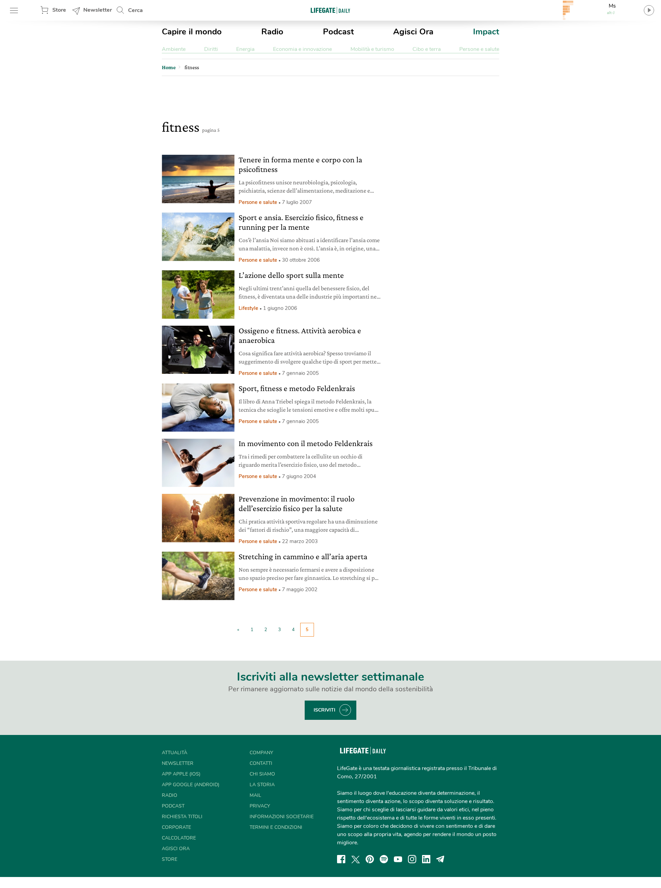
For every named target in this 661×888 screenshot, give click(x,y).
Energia (245, 49)
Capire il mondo (192, 31)
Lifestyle (248, 308)
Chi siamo (262, 774)
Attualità (174, 752)
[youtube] (398, 859)
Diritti (211, 49)
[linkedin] (426, 859)
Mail (255, 795)
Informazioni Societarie (282, 816)
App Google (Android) (190, 784)
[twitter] (356, 859)
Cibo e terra (426, 49)
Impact (486, 31)
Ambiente (174, 49)
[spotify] (384, 859)
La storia (262, 784)
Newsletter (97, 10)
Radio (272, 31)
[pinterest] (370, 859)
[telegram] (440, 859)
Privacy (260, 806)
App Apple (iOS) (181, 774)
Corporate (176, 827)
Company (261, 752)
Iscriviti (324, 710)
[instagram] (412, 859)
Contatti (261, 763)
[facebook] (341, 859)
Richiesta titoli (182, 816)
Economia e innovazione (302, 49)
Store (59, 10)
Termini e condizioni (276, 827)
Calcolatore (179, 838)
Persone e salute (479, 49)
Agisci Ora (413, 31)
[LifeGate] (330, 10)
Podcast (338, 31)
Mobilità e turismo (372, 49)
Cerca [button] (135, 10)
